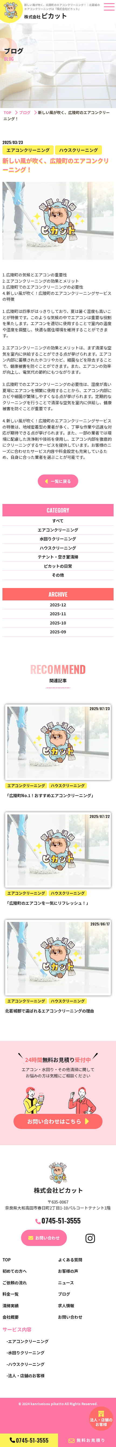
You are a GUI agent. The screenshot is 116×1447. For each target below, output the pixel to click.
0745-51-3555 (32, 1440)
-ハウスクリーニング (25, 1364)
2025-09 (58, 631)
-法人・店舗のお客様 (25, 1375)
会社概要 (10, 1317)
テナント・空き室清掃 (58, 557)
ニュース (66, 1282)
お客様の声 (68, 1271)
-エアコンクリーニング (27, 1341)
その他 (58, 575)
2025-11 (58, 613)
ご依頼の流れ (14, 1282)
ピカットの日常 (58, 566)
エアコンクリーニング (58, 530)
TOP (7, 112)
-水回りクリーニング (25, 1352)
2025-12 (58, 604)
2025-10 (58, 623)
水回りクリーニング (58, 539)
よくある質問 (70, 1259)
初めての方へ (14, 1271)
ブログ (24, 112)
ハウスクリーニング (58, 548)
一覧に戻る (61, 481)
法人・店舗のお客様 (101, 1422)
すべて (58, 520)
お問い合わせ (47, 1238)
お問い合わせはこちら (54, 1121)
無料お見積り (91, 1440)
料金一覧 (10, 1294)
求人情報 (66, 1305)
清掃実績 (10, 1305)
